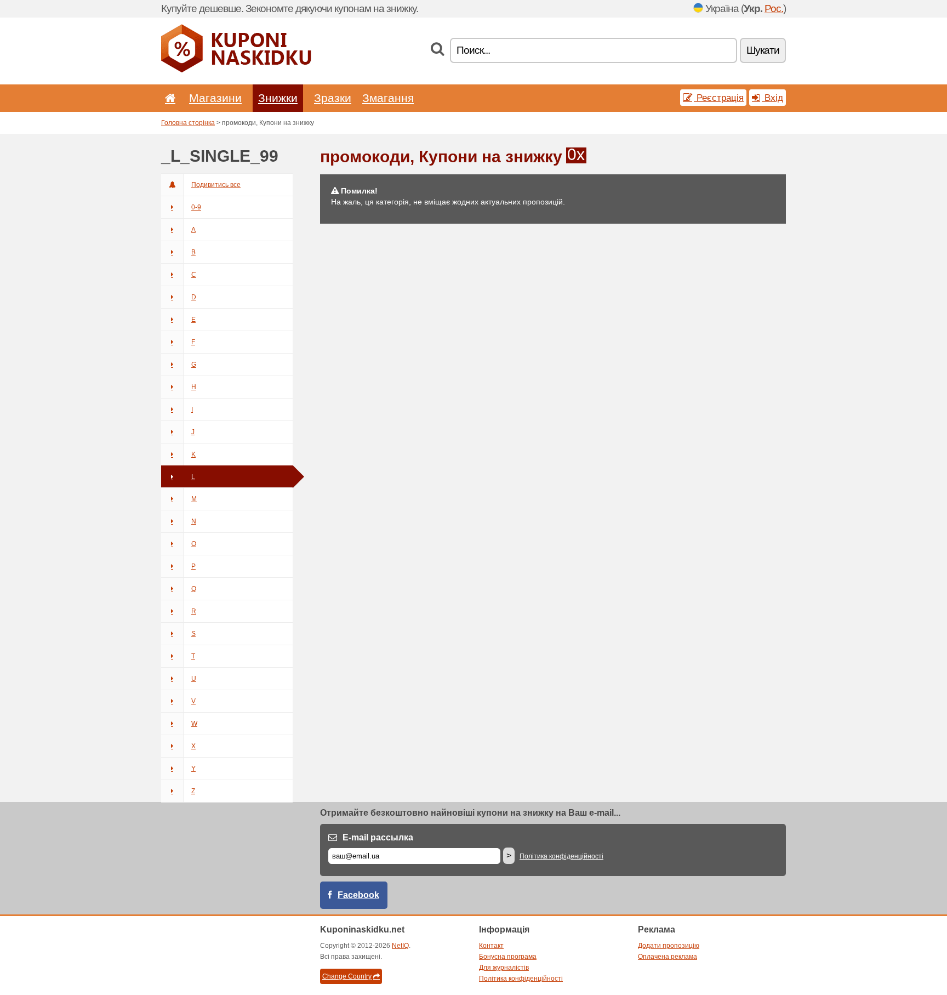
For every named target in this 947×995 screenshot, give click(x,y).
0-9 (196, 207)
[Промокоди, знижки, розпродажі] (236, 70)
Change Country (347, 976)
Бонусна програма (508, 956)
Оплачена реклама (667, 956)
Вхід (772, 97)
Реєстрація (719, 97)
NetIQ (400, 945)
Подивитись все (216, 185)
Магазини (215, 98)
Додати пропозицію (668, 945)
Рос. (774, 8)
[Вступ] (168, 98)
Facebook (358, 895)
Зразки (332, 98)
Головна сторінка (188, 123)
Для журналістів (504, 967)
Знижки (278, 98)
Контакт (491, 945)
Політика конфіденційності (561, 856)
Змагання (388, 98)
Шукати (762, 50)
